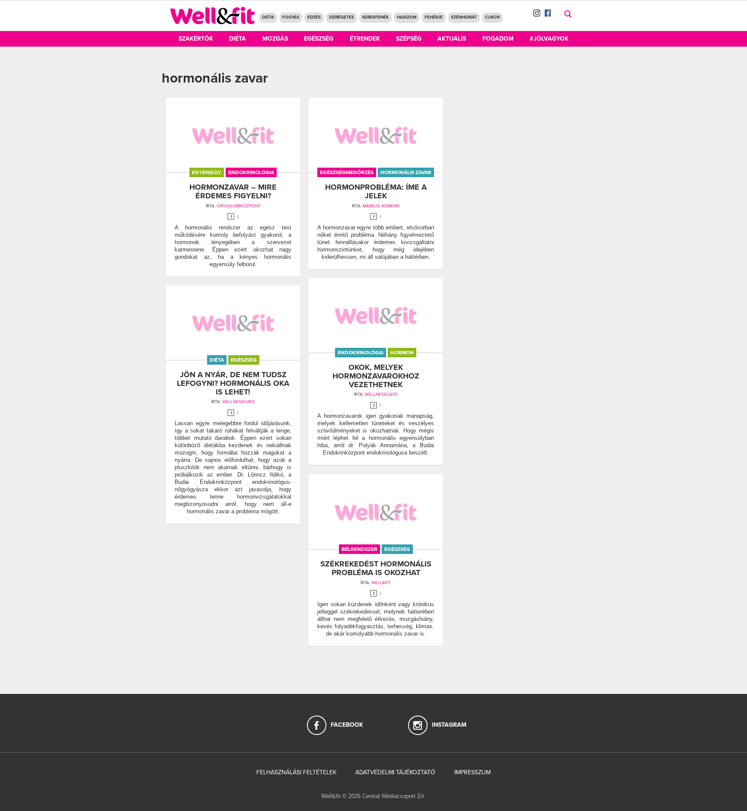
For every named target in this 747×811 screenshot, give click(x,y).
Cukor (492, 17)
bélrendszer (359, 549)
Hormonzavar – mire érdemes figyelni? (233, 191)
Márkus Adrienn (381, 206)
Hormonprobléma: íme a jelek (376, 191)
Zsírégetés (341, 17)
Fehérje (434, 17)
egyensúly (206, 172)
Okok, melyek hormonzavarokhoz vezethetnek (375, 376)
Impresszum (472, 772)
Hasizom (406, 17)
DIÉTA (268, 17)
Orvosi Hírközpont (239, 206)
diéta (217, 360)
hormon (402, 353)
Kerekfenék (375, 17)
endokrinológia (251, 172)
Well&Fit (381, 582)
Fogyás (290, 17)
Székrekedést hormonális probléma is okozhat (375, 568)
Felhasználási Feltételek (296, 772)
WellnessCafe (381, 394)
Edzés (314, 17)
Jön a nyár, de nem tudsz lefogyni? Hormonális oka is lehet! (233, 383)
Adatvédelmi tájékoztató (395, 772)
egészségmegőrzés (347, 172)
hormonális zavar (405, 172)
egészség (244, 360)
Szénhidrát (464, 17)
